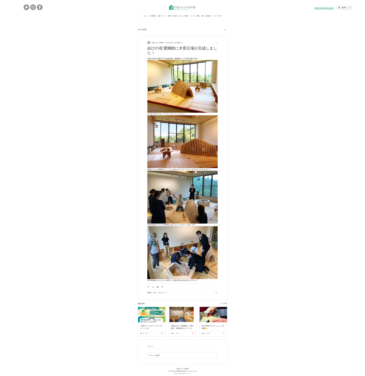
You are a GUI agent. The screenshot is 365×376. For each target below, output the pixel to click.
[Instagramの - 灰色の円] (33, 7)
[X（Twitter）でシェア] (153, 287)
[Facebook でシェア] (148, 287)
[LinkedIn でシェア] (157, 287)
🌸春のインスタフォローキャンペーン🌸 (151, 327)
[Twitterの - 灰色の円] (26, 7)
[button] (225, 29)
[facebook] (40, 7)
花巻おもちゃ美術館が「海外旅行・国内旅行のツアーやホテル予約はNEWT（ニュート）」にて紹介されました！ (182, 327)
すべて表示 (224, 303)
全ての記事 (142, 29)
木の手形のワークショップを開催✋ (213, 327)
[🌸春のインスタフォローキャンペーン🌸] (151, 314)
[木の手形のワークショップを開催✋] (213, 314)
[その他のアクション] (216, 43)
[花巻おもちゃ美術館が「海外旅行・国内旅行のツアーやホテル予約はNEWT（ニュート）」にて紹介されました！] (182, 314)
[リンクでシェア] (162, 287)
